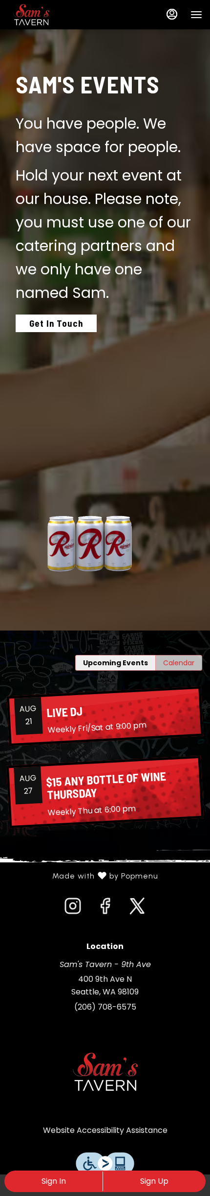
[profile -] (172, 14)
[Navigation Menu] (196, 14)
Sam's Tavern (105, 1072)
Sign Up (154, 1181)
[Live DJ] (105, 715)
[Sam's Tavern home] (52, 14)
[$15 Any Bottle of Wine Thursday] (105, 792)
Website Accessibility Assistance (105, 1130)
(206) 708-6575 (105, 1007)
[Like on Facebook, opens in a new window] (105, 909)
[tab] (115, 663)
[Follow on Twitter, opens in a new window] (137, 909)
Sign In (54, 1181)
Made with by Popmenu (82, 876)
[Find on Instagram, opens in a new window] (73, 909)
